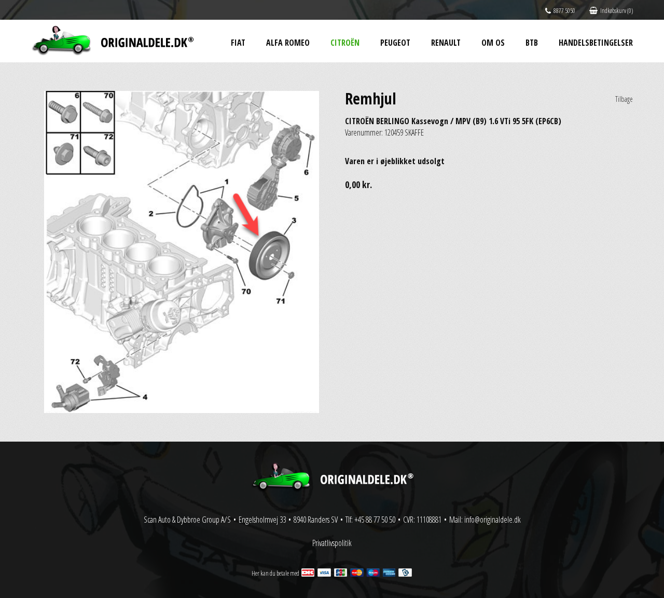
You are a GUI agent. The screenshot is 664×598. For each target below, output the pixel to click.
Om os (493, 42)
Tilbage (624, 99)
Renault (446, 42)
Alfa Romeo (288, 42)
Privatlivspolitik (332, 543)
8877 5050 (564, 10)
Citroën (344, 42)
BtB (531, 42)
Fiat (238, 42)
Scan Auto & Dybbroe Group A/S (187, 519)
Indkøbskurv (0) (616, 10)
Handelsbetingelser (596, 42)
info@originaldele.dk (492, 519)
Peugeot (395, 42)
